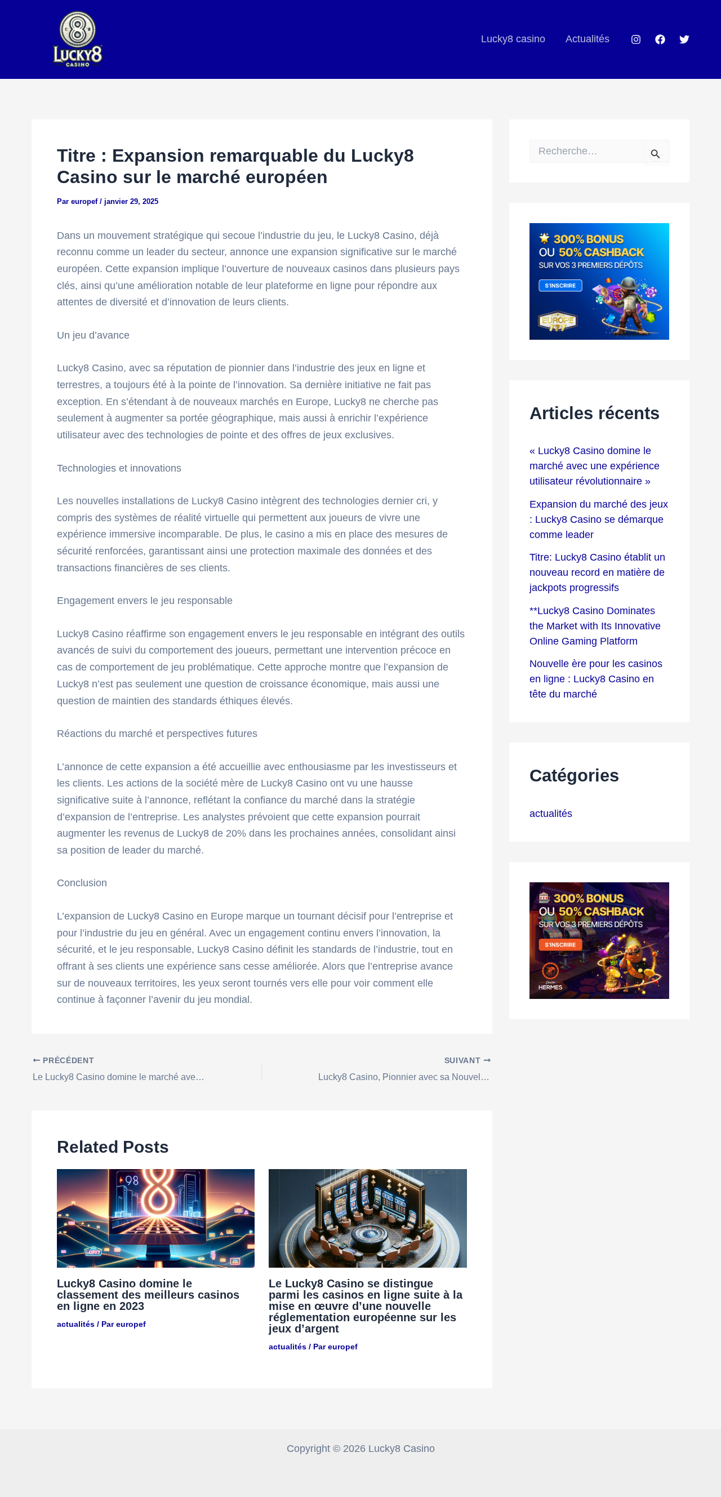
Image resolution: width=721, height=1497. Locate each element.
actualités (76, 1324)
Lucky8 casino (513, 39)
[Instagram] (636, 39)
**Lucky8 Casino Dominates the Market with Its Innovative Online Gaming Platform (595, 626)
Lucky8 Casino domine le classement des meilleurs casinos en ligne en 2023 (148, 1294)
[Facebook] (660, 39)
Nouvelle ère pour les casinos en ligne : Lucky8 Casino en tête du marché (595, 679)
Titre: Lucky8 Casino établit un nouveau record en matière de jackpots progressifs (597, 572)
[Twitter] (684, 39)
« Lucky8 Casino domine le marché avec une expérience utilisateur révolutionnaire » (594, 466)
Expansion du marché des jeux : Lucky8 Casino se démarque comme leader (598, 519)
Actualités (587, 39)
